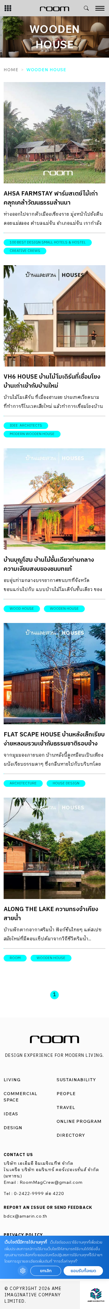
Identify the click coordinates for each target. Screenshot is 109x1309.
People (66, 1093)
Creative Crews (25, 251)
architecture (23, 783)
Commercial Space (20, 1097)
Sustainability (76, 1079)
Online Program (79, 1121)
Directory (71, 1135)
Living (12, 1079)
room (15, 958)
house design (66, 783)
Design (13, 1127)
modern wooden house (32, 434)
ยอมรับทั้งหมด (83, 1271)
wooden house (64, 609)
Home (11, 69)
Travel (66, 1107)
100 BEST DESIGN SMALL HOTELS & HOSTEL (48, 242)
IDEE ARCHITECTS (26, 425)
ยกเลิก (45, 1271)
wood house (22, 609)
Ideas (11, 1114)
